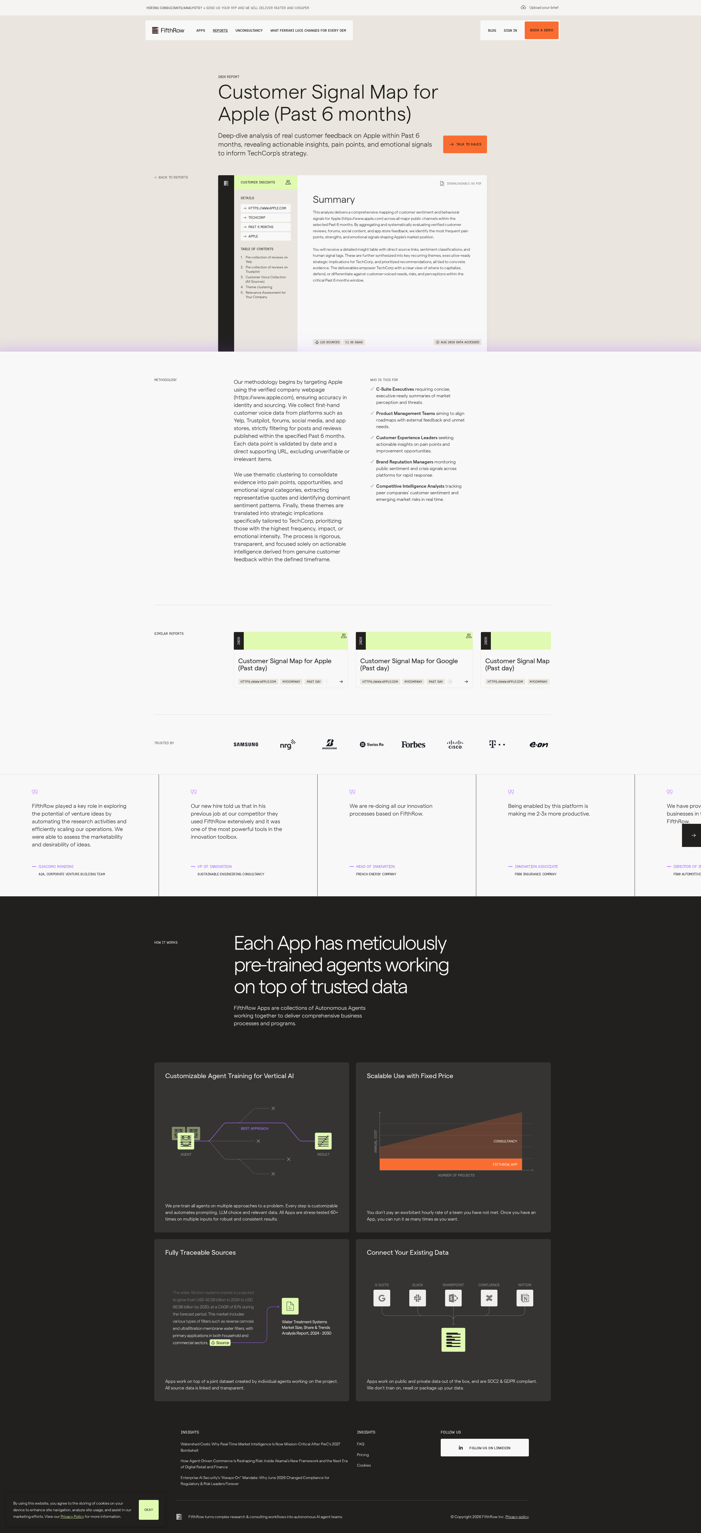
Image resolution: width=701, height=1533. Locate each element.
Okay (148, 1510)
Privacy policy (517, 1517)
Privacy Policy (72, 1516)
